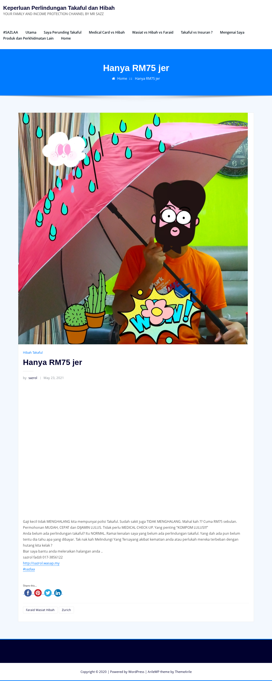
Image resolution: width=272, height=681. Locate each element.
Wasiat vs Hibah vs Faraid (152, 32)
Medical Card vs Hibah (107, 32)
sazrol (30, 378)
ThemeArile (183, 672)
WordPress (136, 672)
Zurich (66, 610)
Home (66, 38)
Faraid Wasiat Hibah (40, 610)
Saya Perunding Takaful (62, 32)
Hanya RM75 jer (147, 78)
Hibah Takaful (33, 352)
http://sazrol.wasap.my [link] (41, 563)
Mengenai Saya (232, 32)
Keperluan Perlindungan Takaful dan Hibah (59, 8)
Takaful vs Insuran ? (196, 32)
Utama (31, 32)
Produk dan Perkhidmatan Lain (28, 38)
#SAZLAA (10, 32)
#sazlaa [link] (29, 569)
